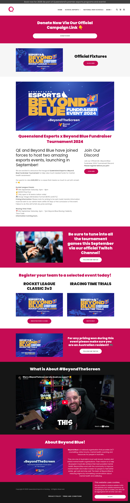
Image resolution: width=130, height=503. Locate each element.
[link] (11, 9)
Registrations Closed (39, 321)
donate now (65, 36)
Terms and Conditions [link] (72, 496)
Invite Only (90, 321)
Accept (110, 496)
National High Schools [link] (93, 10)
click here (91, 63)
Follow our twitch (90, 260)
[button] (73, 10)
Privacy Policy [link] (54, 496)
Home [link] (60, 10)
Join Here (91, 171)
